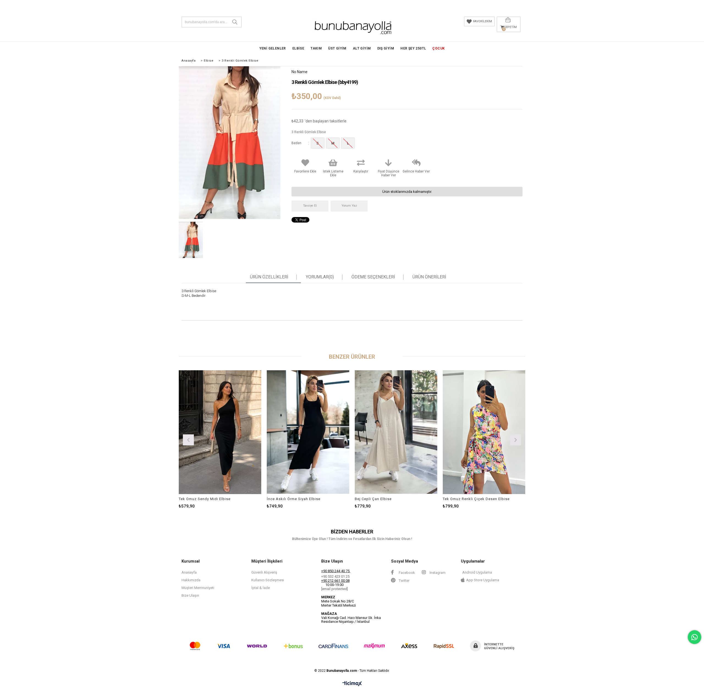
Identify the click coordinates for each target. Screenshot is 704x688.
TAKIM (316, 48)
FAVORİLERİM (482, 21)
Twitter (403, 581)
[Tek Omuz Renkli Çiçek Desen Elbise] (484, 432)
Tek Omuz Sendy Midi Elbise (204, 499)
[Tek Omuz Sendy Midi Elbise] (220, 432)
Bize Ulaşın (190, 595)
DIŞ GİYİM (385, 48)
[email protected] (334, 589)
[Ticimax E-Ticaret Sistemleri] (352, 684)
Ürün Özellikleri (269, 277)
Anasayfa (189, 572)
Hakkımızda (191, 580)
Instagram (437, 573)
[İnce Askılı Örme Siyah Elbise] (308, 432)
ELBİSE (298, 48)
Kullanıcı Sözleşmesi (267, 580)
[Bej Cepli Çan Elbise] (396, 432)
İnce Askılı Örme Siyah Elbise (293, 499)
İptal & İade (260, 588)
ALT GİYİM (362, 48)
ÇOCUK (438, 48)
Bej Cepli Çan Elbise (373, 499)
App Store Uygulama (482, 580)
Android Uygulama (477, 572)
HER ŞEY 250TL (413, 48)
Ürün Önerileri (429, 277)
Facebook (406, 573)
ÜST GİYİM (337, 48)
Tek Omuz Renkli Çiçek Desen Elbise (476, 499)
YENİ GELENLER (272, 48)
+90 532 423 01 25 (335, 576)
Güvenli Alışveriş (264, 572)
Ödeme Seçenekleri (373, 277)
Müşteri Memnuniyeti (198, 588)
